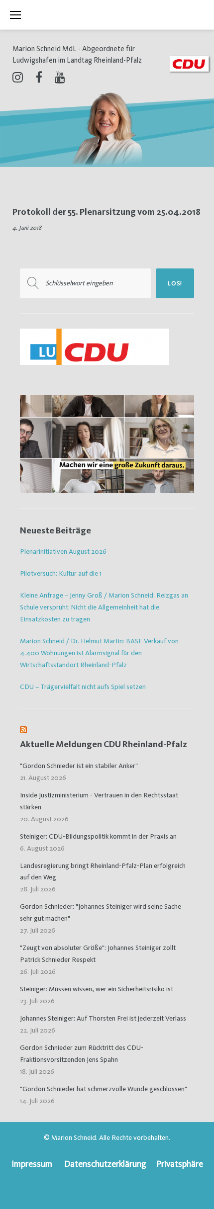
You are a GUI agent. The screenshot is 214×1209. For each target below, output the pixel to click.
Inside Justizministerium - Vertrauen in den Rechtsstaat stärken (99, 801)
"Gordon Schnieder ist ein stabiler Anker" (79, 766)
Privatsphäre (179, 1163)
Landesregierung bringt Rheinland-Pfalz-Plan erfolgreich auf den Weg (103, 871)
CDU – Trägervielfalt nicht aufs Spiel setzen (83, 687)
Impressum (31, 1163)
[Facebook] (38, 77)
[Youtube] (60, 77)
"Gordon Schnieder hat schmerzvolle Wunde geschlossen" (103, 1089)
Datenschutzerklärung (105, 1163)
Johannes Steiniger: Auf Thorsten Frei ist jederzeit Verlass (103, 1018)
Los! (175, 283)
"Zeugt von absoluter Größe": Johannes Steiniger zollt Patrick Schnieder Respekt (98, 953)
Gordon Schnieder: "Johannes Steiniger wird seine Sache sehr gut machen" (100, 912)
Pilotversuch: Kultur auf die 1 (61, 573)
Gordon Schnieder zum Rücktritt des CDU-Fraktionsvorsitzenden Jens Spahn (81, 1053)
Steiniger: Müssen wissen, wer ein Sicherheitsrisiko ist (96, 989)
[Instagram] (17, 77)
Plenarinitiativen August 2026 (63, 551)
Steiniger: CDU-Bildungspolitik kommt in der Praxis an (98, 836)
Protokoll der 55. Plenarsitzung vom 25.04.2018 (106, 211)
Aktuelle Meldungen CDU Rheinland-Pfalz (103, 744)
